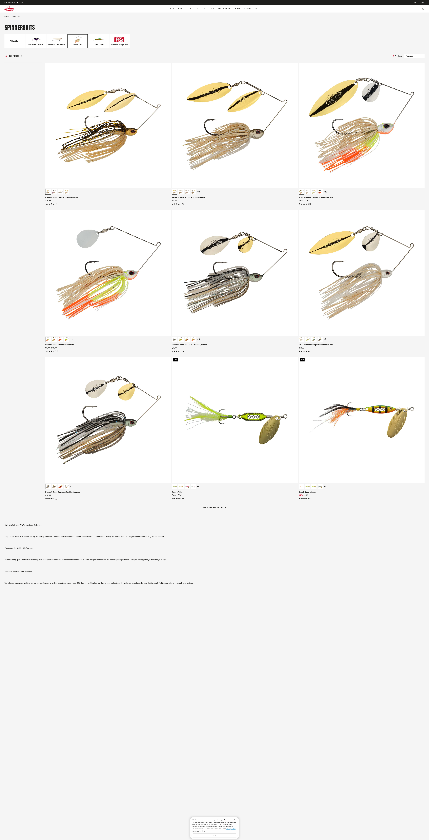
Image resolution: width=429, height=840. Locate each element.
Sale (257, 9)
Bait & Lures (192, 9)
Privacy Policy (231, 829)
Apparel (247, 9)
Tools (237, 9)
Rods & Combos (224, 9)
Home (6, 16)
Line (213, 9)
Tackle (205, 9)
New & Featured (177, 9)
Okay (214, 835)
